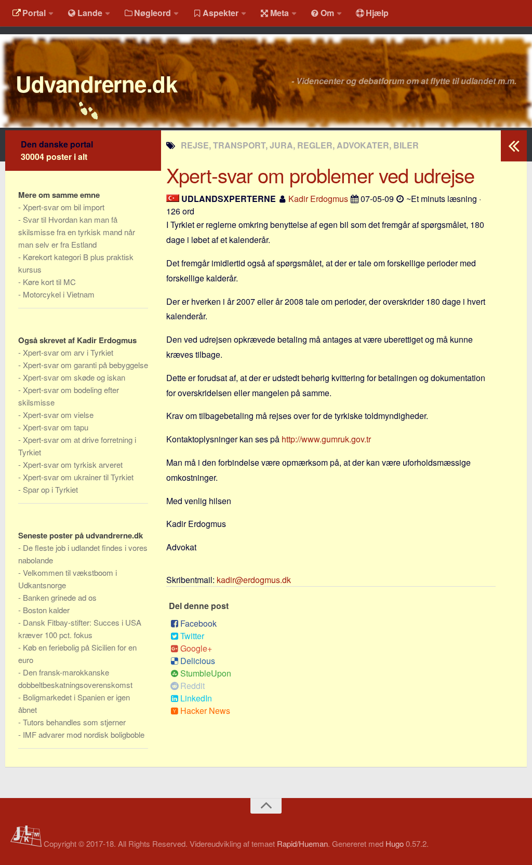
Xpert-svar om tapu (55, 427)
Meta (279, 13)
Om (327, 13)
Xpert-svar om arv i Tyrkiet (68, 352)
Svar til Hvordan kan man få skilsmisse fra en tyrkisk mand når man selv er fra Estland (76, 232)
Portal (34, 13)
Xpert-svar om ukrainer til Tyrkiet (78, 476)
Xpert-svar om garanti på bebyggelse (85, 364)
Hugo (394, 843)
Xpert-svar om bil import (63, 206)
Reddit (192, 686)
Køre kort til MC (49, 281)
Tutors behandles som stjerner (74, 722)
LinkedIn (196, 698)
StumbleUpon (205, 673)
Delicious (197, 661)
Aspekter (220, 13)
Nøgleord (152, 13)
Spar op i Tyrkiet (50, 489)
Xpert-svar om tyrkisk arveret (73, 464)
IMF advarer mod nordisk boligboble (83, 734)
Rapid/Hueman (302, 843)
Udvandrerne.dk (96, 83)
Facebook (198, 623)
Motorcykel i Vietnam (59, 294)
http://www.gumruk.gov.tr (326, 439)
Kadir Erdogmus (318, 199)
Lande (89, 13)
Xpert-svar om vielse (58, 414)
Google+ (196, 648)
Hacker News (205, 711)
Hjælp (377, 13)
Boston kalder (46, 609)
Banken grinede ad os (60, 597)
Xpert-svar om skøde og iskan (74, 377)
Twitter (192, 636)
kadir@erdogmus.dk (254, 580)
